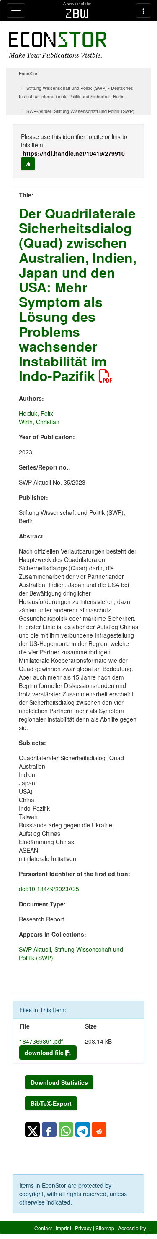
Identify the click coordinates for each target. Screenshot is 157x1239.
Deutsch (139, 1235)
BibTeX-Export (51, 1103)
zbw (77, 13)
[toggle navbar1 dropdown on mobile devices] (16, 10)
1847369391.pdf (41, 1041)
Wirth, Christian (39, 421)
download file (45, 1052)
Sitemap (104, 1227)
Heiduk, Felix (36, 413)
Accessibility (132, 1227)
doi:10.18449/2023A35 (49, 889)
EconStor (28, 73)
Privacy (83, 1227)
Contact (43, 1227)
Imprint (63, 1227)
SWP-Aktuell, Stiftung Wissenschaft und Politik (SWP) (80, 111)
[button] (32, 1129)
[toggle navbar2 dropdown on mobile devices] (143, 10)
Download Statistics (59, 1082)
